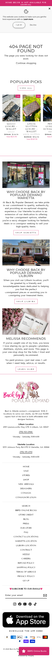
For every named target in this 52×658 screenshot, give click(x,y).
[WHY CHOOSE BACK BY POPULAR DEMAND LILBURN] (26, 252)
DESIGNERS (26, 488)
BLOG (26, 519)
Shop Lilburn (26, 301)
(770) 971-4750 (26, 452)
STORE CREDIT (26, 515)
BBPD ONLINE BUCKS (26, 510)
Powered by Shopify (26, 656)
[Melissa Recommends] (26, 321)
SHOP (26, 480)
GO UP (26, 581)
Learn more (28, 19)
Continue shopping (26, 63)
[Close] (49, 8)
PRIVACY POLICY (26, 576)
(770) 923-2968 (26, 432)
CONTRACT (26, 550)
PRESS (26, 523)
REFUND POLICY (26, 563)
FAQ (26, 532)
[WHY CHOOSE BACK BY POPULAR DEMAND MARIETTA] (26, 175)
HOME (26, 466)
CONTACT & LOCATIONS (26, 537)
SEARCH (26, 506)
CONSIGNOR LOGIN (26, 497)
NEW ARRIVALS (26, 484)
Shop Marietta (26, 233)
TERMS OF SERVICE (26, 572)
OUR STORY (26, 528)
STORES (26, 475)
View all (26, 88)
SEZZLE (26, 554)
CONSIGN (26, 493)
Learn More (26, 369)
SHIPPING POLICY (26, 567)
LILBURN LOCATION (26, 545)
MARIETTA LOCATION (26, 541)
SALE (26, 471)
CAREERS (26, 558)
